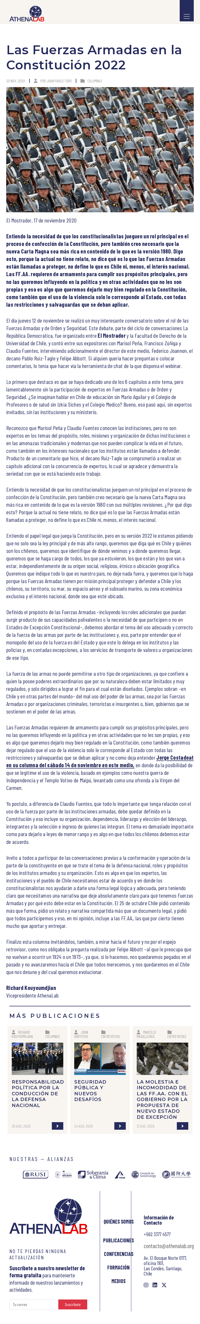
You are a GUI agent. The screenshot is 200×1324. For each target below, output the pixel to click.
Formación (118, 1267)
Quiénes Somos (119, 1221)
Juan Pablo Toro (59, 80)
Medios (118, 1281)
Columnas (95, 80)
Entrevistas (110, 1036)
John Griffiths (81, 1034)
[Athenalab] (25, 13)
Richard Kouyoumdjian (22, 1034)
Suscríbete (73, 1304)
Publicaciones (118, 1240)
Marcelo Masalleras (146, 1034)
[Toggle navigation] (187, 10)
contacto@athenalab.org (169, 1245)
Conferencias (118, 1254)
